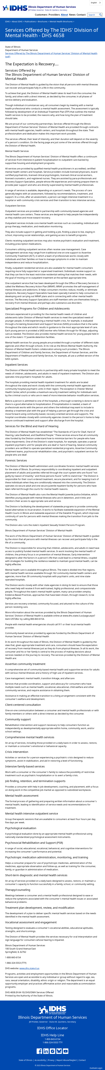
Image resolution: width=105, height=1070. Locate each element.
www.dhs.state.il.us (29, 968)
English (94, 2)
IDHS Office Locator (52, 1028)
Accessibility (40, 1060)
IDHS (7, 21)
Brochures (42, 21)
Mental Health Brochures (61, 21)
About (64, 14)
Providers (54, 14)
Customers (41, 14)
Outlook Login (96, 1068)
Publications (30, 21)
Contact (81, 14)
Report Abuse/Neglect (66, 1060)
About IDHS (17, 21)
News (72, 14)
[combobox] (95, 2)
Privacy (51, 1060)
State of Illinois (25, 1060)
